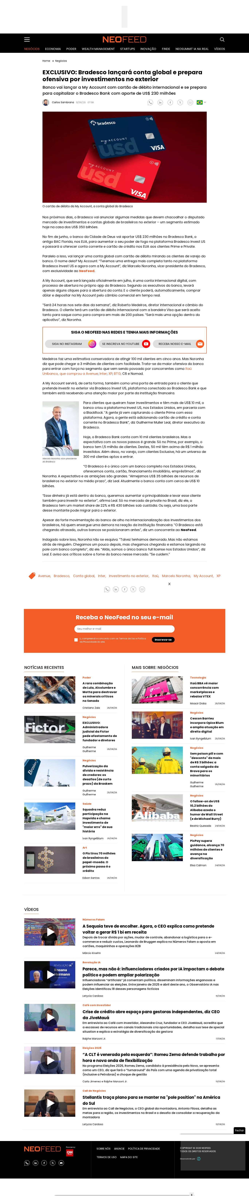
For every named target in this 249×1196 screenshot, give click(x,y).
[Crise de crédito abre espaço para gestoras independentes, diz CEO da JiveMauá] (49, 1017)
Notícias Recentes (44, 667)
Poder (71, 49)
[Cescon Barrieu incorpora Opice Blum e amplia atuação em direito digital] (157, 725)
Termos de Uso (107, 1157)
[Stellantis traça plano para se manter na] (49, 1103)
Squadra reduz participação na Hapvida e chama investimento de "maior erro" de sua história (97, 820)
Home (46, 61)
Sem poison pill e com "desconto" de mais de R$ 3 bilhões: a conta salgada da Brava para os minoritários (206, 765)
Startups (127, 49)
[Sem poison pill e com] (157, 760)
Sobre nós (103, 1148)
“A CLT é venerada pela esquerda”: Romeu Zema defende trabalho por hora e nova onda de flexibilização (154, 1057)
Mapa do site (129, 1157)
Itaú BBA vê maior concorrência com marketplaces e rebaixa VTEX (204, 690)
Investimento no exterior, (129, 576)
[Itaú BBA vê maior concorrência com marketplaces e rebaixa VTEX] (157, 690)
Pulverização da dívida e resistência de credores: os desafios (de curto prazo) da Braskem (98, 775)
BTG (117, 373)
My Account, (204, 576)
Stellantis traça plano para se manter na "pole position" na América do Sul (151, 1100)
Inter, (102, 576)
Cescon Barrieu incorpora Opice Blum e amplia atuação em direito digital (207, 725)
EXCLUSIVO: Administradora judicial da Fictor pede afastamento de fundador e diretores (100, 731)
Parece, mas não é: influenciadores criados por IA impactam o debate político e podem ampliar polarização (153, 972)
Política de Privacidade (144, 1148)
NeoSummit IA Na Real (192, 49)
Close (169, 584)
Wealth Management (98, 49)
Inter (103, 373)
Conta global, (84, 576)
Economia (53, 49)
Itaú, (155, 576)
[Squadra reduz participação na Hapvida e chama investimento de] (49, 816)
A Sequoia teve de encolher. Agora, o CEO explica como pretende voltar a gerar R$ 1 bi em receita (148, 929)
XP (110, 373)
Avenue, (44, 576)
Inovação (148, 49)
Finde (166, 49)
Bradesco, (62, 576)
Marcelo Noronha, (176, 576)
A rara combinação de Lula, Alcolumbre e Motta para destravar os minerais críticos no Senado (100, 692)
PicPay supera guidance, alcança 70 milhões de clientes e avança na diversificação (207, 849)
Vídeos (219, 49)
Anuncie (119, 1148)
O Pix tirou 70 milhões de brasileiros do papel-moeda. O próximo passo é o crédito (99, 862)
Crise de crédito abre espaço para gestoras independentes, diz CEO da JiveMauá (151, 1015)
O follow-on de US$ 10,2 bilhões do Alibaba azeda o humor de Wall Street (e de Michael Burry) (206, 810)
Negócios (32, 49)
